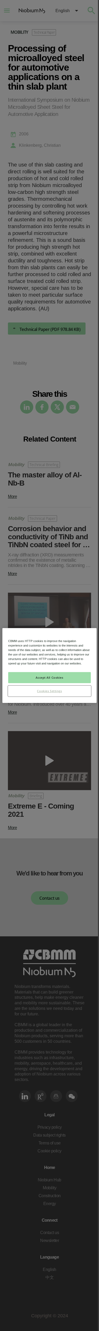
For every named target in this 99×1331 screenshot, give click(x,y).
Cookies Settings (49, 691)
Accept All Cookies (49, 677)
